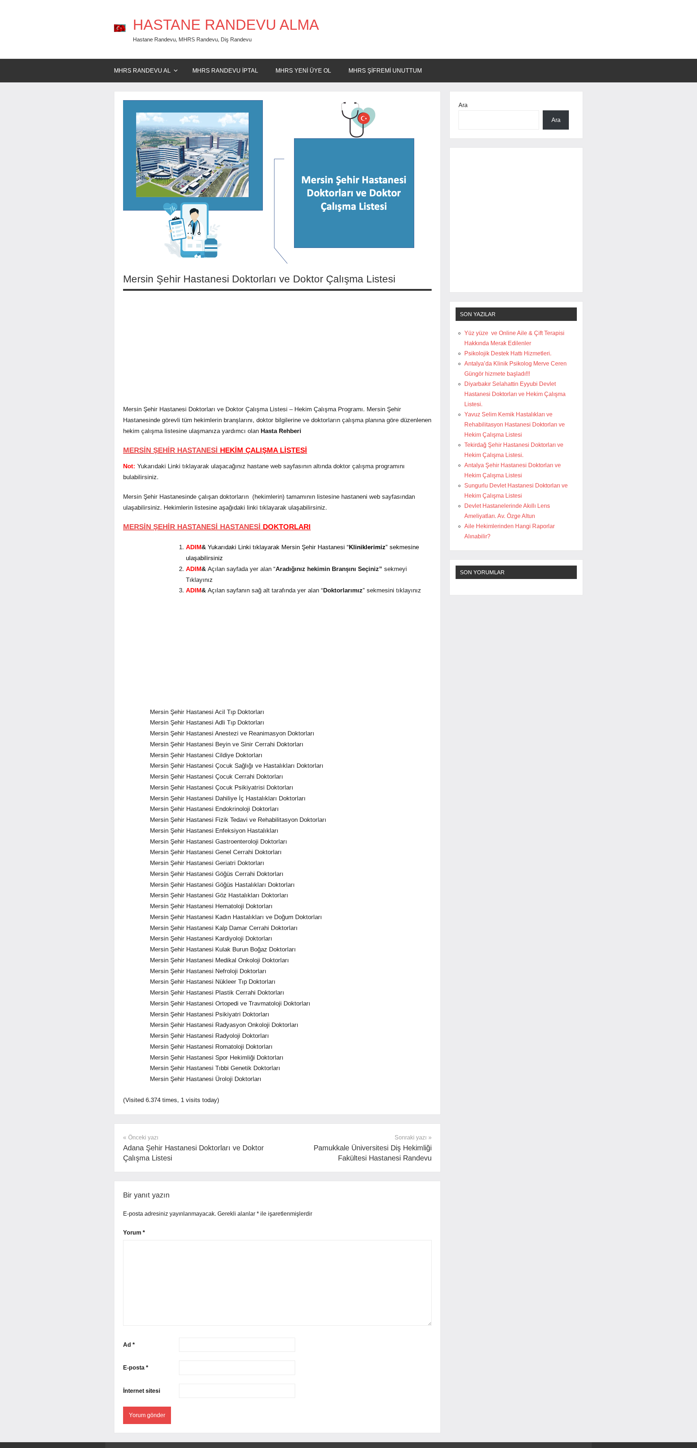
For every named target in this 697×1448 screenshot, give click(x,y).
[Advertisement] (277, 347)
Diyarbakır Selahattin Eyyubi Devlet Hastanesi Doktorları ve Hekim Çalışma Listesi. (515, 394)
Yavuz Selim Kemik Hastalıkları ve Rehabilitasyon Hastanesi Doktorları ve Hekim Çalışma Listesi (514, 424)
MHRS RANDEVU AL (142, 71)
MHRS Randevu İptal (225, 71)
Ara (463, 105)
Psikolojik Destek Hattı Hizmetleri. (507, 353)
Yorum (134, 1232)
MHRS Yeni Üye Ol (303, 71)
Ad (129, 1345)
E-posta (135, 1368)
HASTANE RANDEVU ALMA (226, 25)
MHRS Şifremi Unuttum (385, 71)
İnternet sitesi (141, 1391)
